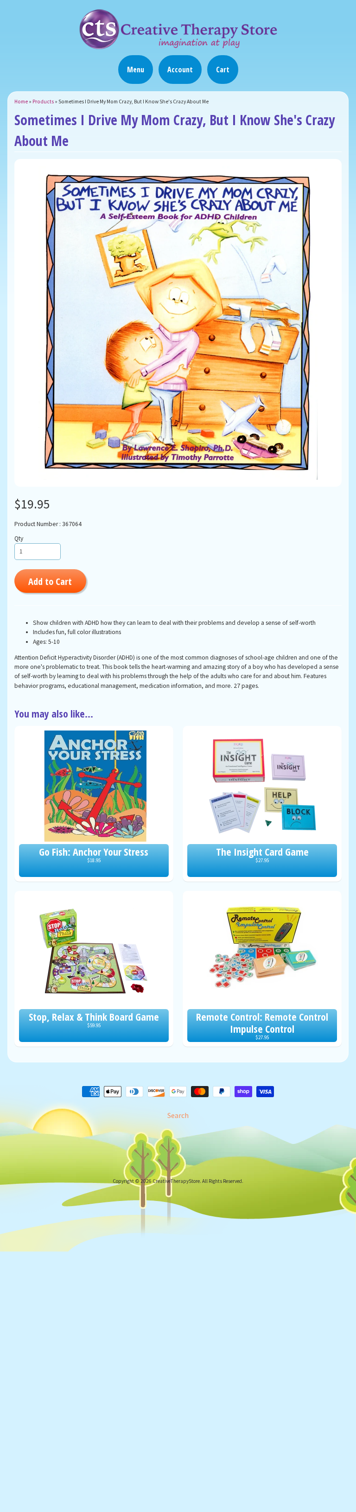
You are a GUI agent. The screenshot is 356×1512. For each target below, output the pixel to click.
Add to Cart (50, 581)
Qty (18, 538)
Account (180, 69)
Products (43, 101)
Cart (222, 69)
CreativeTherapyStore (176, 1181)
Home (21, 101)
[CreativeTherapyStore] (178, 45)
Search (178, 1115)
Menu (135, 69)
